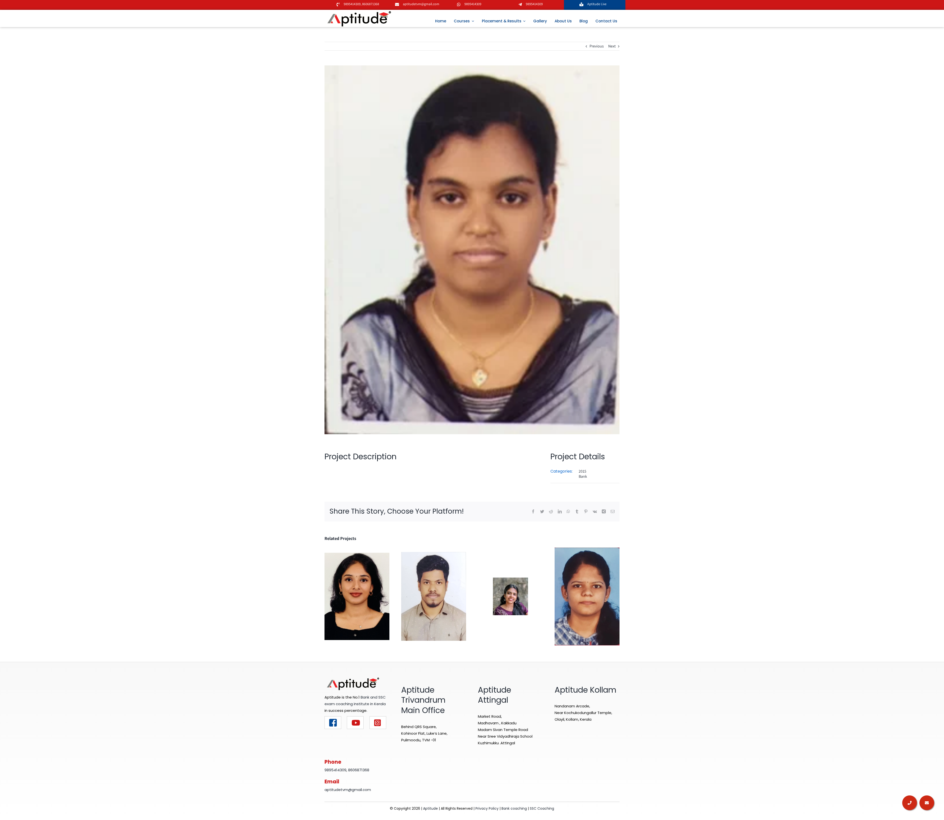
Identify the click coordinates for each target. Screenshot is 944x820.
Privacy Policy (487, 808)
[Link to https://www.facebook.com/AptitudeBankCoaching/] (332, 722)
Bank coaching (514, 808)
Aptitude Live (597, 4)
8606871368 (370, 4)
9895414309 (352, 4)
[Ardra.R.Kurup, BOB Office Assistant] (510, 596)
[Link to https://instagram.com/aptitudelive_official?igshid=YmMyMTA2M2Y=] (377, 722)
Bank (583, 476)
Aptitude (431, 808)
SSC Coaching (542, 808)
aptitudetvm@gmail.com (421, 4)
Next (612, 46)
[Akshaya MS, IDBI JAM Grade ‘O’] (356, 596)
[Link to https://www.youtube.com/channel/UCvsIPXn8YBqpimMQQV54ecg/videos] (355, 722)
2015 (582, 471)
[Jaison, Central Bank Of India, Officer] (433, 596)
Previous (597, 46)
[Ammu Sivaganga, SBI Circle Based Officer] (587, 596)
